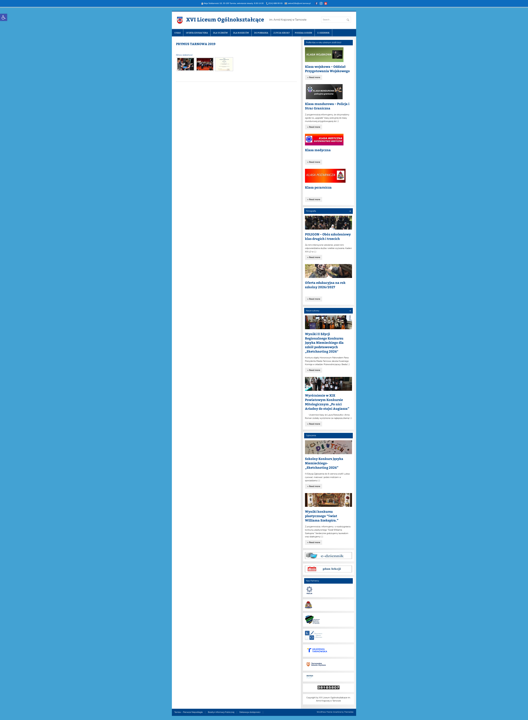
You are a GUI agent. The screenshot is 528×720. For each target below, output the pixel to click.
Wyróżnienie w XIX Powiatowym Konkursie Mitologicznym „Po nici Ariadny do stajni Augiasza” (327, 402)
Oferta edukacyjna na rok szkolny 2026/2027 (325, 284)
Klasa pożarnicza (318, 187)
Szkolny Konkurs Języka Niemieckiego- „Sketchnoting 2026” (324, 463)
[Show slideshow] (184, 55)
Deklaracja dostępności (249, 712)
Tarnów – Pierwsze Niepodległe (188, 712)
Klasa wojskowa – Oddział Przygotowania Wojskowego (327, 68)
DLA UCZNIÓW (220, 32)
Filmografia (311, 211)
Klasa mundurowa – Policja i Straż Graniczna (327, 106)
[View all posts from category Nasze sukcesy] (350, 311)
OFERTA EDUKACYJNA (197, 32)
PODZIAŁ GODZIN (303, 32)
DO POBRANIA (261, 32)
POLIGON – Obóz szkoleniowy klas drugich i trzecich (328, 236)
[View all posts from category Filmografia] (350, 211)
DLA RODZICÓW (241, 32)
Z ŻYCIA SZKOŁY (281, 32)
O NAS (177, 32)
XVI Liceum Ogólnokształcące (225, 19)
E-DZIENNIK (323, 32)
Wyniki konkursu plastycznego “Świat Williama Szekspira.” (321, 515)
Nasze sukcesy (312, 311)
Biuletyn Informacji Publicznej (221, 712)
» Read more (313, 77)
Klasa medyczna (318, 150)
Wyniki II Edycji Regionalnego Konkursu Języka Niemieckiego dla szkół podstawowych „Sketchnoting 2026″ (324, 343)
